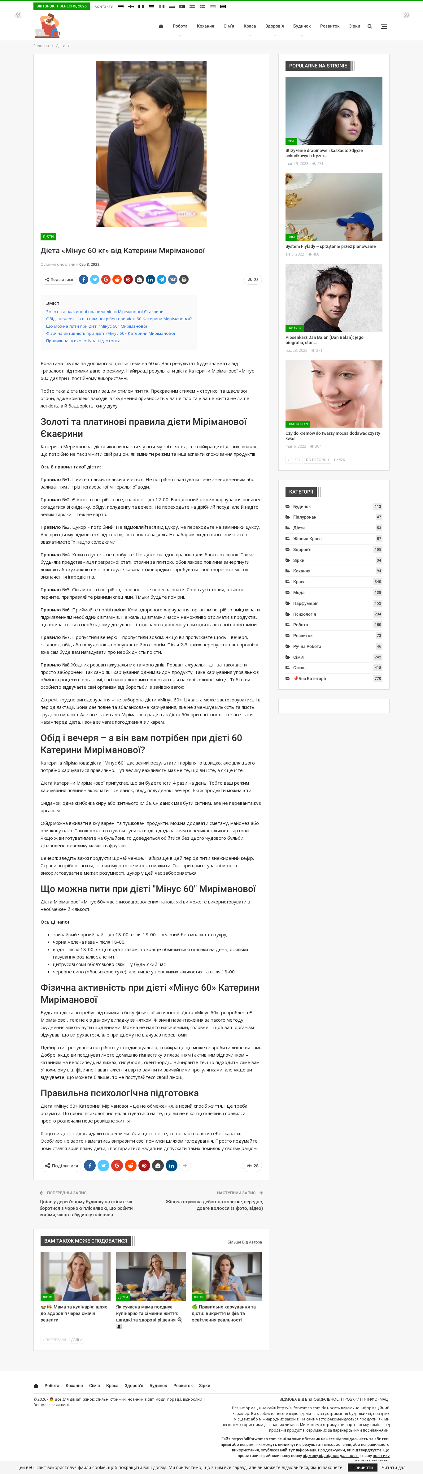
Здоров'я (302, 549)
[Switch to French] (141, 6)
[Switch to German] (151, 6)
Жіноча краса (307, 538)
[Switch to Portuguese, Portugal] (182, 6)
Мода (299, 592)
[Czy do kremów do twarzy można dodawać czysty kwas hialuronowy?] (334, 394)
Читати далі (394, 1467)
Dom (291, 237)
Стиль (299, 667)
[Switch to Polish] (172, 6)
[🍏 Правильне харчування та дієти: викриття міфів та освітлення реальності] (227, 1276)
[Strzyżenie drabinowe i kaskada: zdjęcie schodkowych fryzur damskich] (334, 111)
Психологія (304, 614)
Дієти (48, 237)
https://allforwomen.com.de (301, 1408)
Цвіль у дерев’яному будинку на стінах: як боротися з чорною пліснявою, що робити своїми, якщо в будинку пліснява (86, 1208)
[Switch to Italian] (161, 6)
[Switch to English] (223, 6)
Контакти (103, 6)
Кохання (205, 26)
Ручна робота (307, 646)
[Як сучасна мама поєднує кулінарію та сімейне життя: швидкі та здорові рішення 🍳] (151, 1276)
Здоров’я (274, 26)
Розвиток (330, 26)
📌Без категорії (309, 678)
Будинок (302, 26)
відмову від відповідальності (331, 1455)
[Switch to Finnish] (131, 6)
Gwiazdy (295, 328)
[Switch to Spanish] (192, 6)
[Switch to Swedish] (202, 6)
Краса (250, 26)
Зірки (354, 26)
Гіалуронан (304, 517)
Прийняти (362, 1467)
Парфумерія (306, 603)
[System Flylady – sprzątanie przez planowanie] (334, 207)
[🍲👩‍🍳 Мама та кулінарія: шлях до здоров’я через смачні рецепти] (76, 1276)
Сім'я (298, 657)
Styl (291, 141)
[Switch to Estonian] (121, 6)
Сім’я (229, 26)
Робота (180, 26)
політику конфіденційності (372, 1458)
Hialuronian (298, 424)
